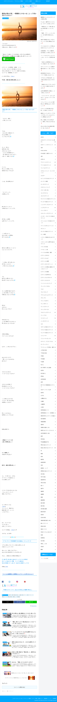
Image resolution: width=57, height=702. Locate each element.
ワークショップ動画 (27, 698)
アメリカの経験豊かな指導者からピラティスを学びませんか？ (18, 574)
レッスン (50, 698)
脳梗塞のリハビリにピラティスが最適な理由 (48, 18)
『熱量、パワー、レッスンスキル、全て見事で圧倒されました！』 (48, 35)
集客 (19, 596)
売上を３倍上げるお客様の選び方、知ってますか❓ (48, 127)
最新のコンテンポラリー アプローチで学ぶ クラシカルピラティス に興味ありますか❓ (48, 115)
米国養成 (54, 698)
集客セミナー (40, 698)
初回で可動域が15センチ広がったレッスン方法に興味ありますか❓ (48, 41)
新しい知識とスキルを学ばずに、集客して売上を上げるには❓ (48, 121)
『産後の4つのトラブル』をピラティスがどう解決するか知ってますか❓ (48, 86)
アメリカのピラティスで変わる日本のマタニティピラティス (48, 47)
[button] (55, 558)
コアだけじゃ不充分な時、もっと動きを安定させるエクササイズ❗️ (48, 79)
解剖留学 (45, 698)
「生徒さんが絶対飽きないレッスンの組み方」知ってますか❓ (48, 62)
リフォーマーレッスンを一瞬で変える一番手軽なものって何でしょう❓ (48, 104)
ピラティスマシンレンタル (17, 698)
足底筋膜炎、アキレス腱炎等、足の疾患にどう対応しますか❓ (48, 51)
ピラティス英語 (34, 698)
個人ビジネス (5, 596)
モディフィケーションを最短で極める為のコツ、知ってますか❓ (48, 68)
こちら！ (13, 76)
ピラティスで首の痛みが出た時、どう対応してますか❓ (47, 109)
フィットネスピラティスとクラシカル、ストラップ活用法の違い (48, 57)
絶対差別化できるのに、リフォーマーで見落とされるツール (48, 74)
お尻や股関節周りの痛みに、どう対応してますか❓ (48, 91)
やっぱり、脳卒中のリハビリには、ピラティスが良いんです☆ (48, 22)
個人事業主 (10, 596)
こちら (3, 506)
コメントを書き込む (19, 687)
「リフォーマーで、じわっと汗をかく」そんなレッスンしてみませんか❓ (48, 97)
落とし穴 (15, 596)
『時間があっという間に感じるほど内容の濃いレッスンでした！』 (48, 28)
